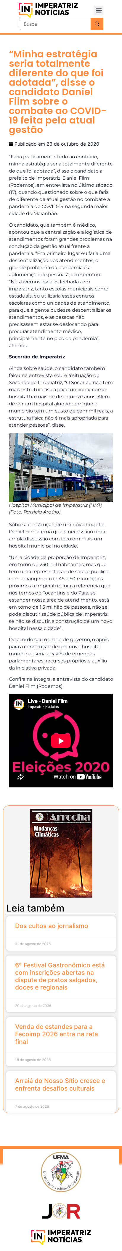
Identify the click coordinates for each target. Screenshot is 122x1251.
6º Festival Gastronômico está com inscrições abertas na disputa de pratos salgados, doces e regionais (60, 976)
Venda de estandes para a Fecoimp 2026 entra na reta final (56, 1034)
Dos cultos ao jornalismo (51, 926)
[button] (98, 10)
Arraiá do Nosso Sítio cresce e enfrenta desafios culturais (60, 1084)
